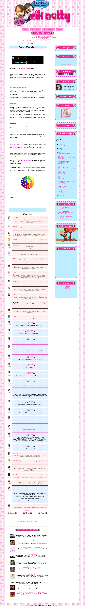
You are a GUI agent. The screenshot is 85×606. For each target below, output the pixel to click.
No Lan (14, 294)
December (61, 141)
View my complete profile (69, 89)
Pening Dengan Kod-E (63, 164)
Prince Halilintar (16, 281)
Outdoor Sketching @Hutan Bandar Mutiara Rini (32, 567)
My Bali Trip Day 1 (44, 38)
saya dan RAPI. (31, 574)
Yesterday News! (61, 172)
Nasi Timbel (60, 166)
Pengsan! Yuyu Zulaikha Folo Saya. (65, 180)
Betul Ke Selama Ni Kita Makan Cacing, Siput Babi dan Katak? (32, 592)
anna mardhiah (16, 467)
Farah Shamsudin (16, 288)
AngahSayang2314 (16, 266)
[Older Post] (43, 514)
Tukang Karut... (65, 211)
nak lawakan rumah (28, 210)
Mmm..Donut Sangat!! (63, 173)
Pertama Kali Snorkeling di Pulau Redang (44, 39)
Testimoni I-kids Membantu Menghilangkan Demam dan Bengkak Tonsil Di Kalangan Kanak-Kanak (43, 40)
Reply (10, 219)
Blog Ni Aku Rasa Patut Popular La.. (65, 187)
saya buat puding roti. (62, 191)
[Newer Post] (12, 514)
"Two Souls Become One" (66, 216)
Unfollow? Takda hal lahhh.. (64, 183)
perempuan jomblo (67, 294)
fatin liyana (67, 286)
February (61, 194)
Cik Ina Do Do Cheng (17, 453)
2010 (58, 196)
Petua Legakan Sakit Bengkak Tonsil (43, 36)
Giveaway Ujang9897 (62, 159)
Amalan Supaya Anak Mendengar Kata (66, 185)
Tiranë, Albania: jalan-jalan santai (66, 208)
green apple (67, 288)
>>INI (35, 68)
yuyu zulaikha (67, 295)
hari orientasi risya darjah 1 (31, 560)
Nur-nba (14, 505)
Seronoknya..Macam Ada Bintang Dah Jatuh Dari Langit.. (66, 182)
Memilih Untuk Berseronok (31, 534)
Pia (13, 481)
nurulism (67, 292)
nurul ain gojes (67, 291)
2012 (58, 139)
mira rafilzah (67, 290)
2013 (58, 137)
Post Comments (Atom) (30, 516)
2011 (58, 140)
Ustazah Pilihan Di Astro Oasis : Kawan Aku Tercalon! (32, 547)
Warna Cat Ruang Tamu (63, 167)
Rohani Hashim (16, 474)
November (61, 143)
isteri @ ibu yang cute (25, 68)
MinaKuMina (15, 217)
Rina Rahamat (30, 322)
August (60, 147)
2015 (58, 136)
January (60, 195)
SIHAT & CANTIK (35, 29)
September (61, 145)
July (59, 148)
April (60, 152)
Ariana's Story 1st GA (62, 175)
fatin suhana (67, 287)
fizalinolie (15, 233)
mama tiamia (67, 289)
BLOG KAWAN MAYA (48, 29)
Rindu (29, 580)
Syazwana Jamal (58, 605)
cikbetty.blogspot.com (33, 605)
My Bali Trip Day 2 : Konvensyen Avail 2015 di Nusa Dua (44, 37)
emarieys (15, 239)
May (60, 151)
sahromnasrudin (16, 245)
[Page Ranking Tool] (42, 604)
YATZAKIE (15, 310)
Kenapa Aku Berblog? (31, 554)
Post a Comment (27, 510)
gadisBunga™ (15, 316)
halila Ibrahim (15, 272)
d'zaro (14, 258)
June (60, 149)
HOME (25, 29)
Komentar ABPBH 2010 (63, 186)
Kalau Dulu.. (60, 163)
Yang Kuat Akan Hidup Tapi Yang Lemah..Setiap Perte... (65, 162)
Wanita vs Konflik (61, 171)
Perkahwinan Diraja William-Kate (65, 153)
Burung (59, 176)
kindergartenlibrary (16, 252)
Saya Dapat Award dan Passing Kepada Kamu (31, 585)
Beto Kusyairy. (32, 540)
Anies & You (66, 207)
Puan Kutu (15, 226)
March (60, 192)
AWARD (59, 29)
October (60, 144)
